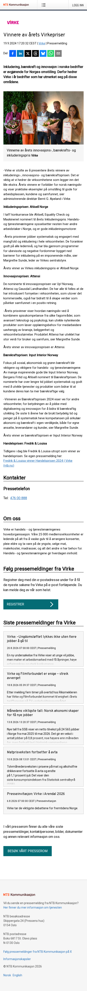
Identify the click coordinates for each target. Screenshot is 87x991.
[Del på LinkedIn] (20, 54)
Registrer (15, 604)
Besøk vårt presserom (28, 851)
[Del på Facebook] (12, 54)
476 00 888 (18, 498)
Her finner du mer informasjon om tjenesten (32, 907)
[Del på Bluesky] (43, 54)
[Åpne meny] (44, 5)
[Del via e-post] (58, 54)
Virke (41, 43)
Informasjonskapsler (17, 959)
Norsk (7, 975)
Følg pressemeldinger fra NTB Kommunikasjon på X (37, 951)
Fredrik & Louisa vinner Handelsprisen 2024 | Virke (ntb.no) (37, 463)
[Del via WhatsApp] (50, 54)
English (17, 975)
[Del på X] (27, 54)
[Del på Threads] (35, 54)
